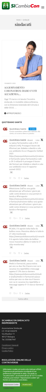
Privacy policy (7, 348)
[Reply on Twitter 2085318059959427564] (11, 178)
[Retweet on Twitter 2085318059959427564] (15, 178)
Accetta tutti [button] (27, 384)
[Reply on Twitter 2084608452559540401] (11, 253)
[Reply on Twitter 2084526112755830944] (11, 293)
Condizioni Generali (10, 345)
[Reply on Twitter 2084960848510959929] (11, 218)
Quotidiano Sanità (17, 140)
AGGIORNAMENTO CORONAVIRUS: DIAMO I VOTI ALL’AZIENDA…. (20, 91)
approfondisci (13, 113)
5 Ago (38, 185)
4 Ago (38, 225)
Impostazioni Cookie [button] (11, 384)
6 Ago (38, 140)
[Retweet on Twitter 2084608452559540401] (15, 253)
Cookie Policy (7, 351)
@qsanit (30, 140)
